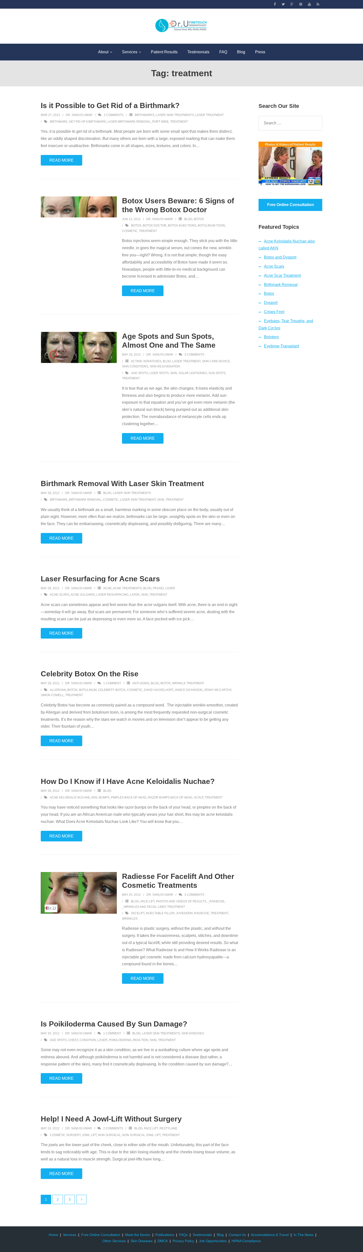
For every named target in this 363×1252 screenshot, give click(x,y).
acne (107, 588)
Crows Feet (274, 312)
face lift (148, 901)
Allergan (58, 690)
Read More (61, 160)
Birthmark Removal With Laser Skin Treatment (122, 483)
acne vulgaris (83, 594)
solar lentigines (193, 373)
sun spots (216, 373)
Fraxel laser (164, 588)
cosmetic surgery (65, 1135)
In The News (303, 1235)
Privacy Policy (183, 1241)
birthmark (58, 121)
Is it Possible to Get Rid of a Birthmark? (110, 105)
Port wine (160, 121)
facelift (137, 913)
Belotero (271, 337)
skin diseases (193, 1033)
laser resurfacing (112, 594)
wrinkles (130, 918)
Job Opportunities (213, 1241)
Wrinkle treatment (188, 683)
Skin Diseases (142, 1241)
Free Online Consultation (100, 1235)
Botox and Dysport (280, 257)
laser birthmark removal (129, 121)
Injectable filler (160, 913)
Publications (164, 1235)
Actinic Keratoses (146, 361)
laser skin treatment (138, 499)
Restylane (168, 1128)
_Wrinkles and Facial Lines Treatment (153, 907)
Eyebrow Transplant (281, 346)
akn (94, 797)
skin (173, 373)
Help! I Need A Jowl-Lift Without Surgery (111, 1119)
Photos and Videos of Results (181, 901)
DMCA (163, 1241)
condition (88, 1040)
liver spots (159, 373)
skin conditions (135, 366)
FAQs (183, 1235)
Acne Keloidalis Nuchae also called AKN (287, 244)
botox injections (182, 225)
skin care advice (216, 361)
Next (81, 1199)
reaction (140, 1040)
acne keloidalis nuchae (70, 797)
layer (135, 594)
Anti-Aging (140, 683)
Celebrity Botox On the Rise (90, 674)
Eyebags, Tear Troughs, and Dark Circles (286, 324)
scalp (198, 797)
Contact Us (237, 1235)
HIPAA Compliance (246, 1241)
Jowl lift (89, 1135)
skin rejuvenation (165, 366)
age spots (139, 373)
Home (53, 1235)
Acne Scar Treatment (282, 275)
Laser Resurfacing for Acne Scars (100, 579)
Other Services (114, 1241)
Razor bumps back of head (170, 797)
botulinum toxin (211, 225)
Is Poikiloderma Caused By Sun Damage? (114, 1024)
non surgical (109, 1135)
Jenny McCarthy (217, 690)
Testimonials (202, 1235)
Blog (188, 219)
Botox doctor (154, 225)
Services (69, 1235)
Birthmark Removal (281, 285)
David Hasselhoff (158, 690)
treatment (179, 121)
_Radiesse (216, 901)
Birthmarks (144, 115)
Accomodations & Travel (270, 1235)
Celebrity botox (111, 690)
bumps (104, 797)
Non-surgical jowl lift (141, 1135)
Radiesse (201, 913)
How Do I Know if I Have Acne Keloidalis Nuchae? (128, 781)
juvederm (184, 913)
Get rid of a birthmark (87, 121)
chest (73, 1040)
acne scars (59, 594)
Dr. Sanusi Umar (79, 115)
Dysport (271, 303)
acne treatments (127, 588)
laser (102, 1040)
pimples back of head (128, 797)
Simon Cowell (52, 695)
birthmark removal (85, 499)
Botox (199, 219)
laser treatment (209, 115)
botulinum (88, 690)
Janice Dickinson (188, 690)
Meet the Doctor (137, 1235)
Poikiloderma (120, 1040)
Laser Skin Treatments (175, 115)
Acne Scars (274, 266)
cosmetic (130, 231)
